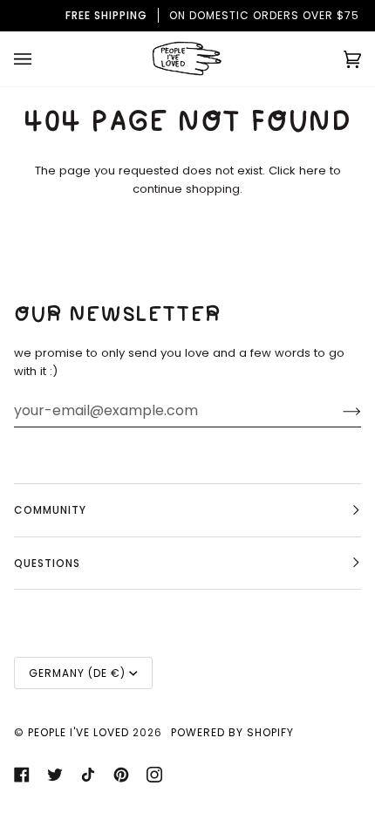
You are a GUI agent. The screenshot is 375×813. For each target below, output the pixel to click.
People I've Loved (78, 732)
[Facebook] (22, 774)
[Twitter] (55, 774)
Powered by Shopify (232, 732)
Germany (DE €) (77, 673)
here (312, 170)
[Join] (338, 411)
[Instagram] (154, 774)
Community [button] (50, 509)
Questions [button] (47, 563)
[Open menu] (40, 58)
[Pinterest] (121, 774)
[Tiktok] (88, 774)
